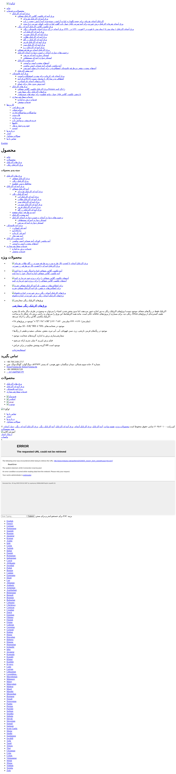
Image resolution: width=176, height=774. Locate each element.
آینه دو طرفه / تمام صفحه (23, 212)
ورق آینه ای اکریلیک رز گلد (35, 39)
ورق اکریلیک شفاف (21, 178)
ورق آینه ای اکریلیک (21, 13)
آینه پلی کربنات (19, 233)
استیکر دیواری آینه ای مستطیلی (37, 58)
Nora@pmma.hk (14, 367)
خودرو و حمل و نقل (21, 125)
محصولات (11, 159)
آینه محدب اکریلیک (26, 60)
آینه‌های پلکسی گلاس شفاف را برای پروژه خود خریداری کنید (39, 281)
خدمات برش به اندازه (27, 99)
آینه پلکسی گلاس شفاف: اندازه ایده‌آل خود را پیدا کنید (36, 273)
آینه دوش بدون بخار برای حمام (31, 84)
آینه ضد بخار (17, 236)
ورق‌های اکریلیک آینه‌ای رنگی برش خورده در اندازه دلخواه (38, 295)
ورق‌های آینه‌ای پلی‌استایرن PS (31, 81)
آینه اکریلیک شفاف (20, 189)
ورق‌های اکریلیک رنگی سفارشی (32, 92)
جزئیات (15, 350)
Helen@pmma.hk (29, 367)
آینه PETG (16, 230)
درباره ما (11, 131)
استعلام (22, 350)
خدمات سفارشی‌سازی (22, 97)
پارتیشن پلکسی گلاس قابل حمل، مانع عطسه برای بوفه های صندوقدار (49, 94)
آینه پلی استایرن (19, 228)
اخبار (9, 133)
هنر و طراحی (18, 107)
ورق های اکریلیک (19, 86)
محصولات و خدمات (15, 11)
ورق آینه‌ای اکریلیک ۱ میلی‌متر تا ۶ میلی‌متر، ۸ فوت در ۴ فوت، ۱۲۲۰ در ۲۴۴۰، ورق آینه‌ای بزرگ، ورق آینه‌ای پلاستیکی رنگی (78, 29)
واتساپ (4, 437)
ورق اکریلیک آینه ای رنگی (26, 426)
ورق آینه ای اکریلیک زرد (33, 47)
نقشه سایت (109, 426)
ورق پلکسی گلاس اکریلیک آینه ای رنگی (35, 26)
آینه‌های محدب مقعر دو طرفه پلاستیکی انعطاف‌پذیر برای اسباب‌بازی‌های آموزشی (59, 68)
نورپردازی (16, 118)
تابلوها (14, 123)
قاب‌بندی (16, 115)
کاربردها (10, 105)
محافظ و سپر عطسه (21, 183)
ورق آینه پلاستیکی (20, 73)
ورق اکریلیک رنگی (15, 165)
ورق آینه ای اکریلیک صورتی (35, 34)
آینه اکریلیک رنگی (20, 194)
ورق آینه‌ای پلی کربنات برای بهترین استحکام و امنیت (41, 76)
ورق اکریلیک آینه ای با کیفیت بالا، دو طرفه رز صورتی (36, 266)
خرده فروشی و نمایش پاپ (24, 120)
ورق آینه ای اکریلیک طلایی (35, 37)
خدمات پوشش (24, 102)
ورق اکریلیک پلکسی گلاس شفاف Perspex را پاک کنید (41, 89)
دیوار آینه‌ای (9, 426)
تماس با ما (11, 138)
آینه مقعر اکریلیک (25, 71)
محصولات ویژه (122, 426)
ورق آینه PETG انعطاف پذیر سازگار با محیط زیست (41, 79)
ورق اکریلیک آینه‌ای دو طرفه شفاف (34, 50)
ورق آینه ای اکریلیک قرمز (34, 42)
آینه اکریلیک (98, 426)
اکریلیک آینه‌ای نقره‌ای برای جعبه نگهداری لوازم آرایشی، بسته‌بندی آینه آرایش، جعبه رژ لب (63, 21)
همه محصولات (7, 429)
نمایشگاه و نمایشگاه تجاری (24, 112)
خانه (8, 8)
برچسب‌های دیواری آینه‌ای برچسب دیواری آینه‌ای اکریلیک (43, 52)
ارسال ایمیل (6, 434)
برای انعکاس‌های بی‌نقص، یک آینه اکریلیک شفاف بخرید (36, 288)
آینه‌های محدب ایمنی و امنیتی (36, 63)
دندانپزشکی (17, 110)
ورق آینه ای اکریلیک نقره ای (35, 19)
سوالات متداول (13, 136)
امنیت (14, 128)
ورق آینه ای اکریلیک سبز (34, 45)
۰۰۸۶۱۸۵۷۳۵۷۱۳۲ (15, 372)
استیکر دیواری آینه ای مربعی (36, 55)
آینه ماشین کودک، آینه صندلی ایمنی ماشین (42, 65)
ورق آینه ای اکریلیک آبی (33, 32)
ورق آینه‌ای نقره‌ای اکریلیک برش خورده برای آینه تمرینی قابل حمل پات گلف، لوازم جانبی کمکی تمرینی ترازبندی (73, 24)
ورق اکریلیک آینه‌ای (82, 426)
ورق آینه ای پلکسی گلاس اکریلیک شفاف (36, 16)
